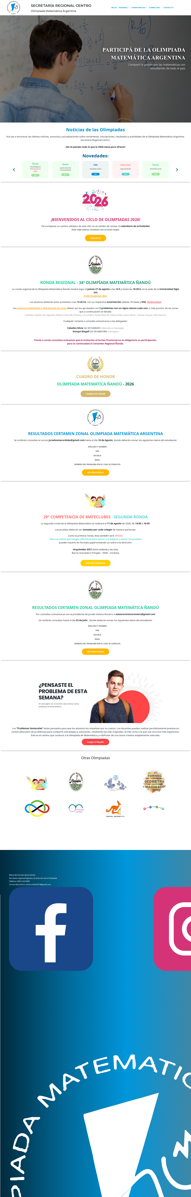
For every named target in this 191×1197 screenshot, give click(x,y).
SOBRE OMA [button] (154, 8)
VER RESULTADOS (95, 472)
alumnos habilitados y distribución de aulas (42, 308)
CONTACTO (168, 8)
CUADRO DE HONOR (95, 393)
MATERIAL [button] (123, 8)
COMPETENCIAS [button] (138, 8)
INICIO (114, 8)
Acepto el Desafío (95, 742)
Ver (35, 175)
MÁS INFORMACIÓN (95, 563)
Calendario (95, 238)
